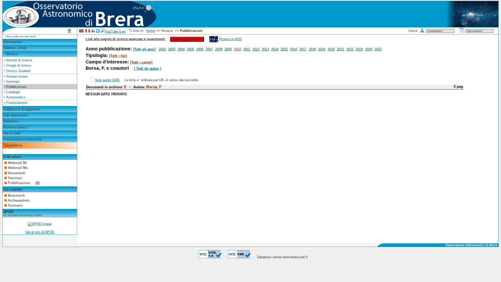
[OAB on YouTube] (113, 31)
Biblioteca (10, 121)
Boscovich (16, 195)
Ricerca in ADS (230, 39)
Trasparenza (12, 145)
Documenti (16, 173)
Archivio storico (15, 127)
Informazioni (12, 42)
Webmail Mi (17, 163)
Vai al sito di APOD (39, 232)
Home (150, 31)
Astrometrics (16, 97)
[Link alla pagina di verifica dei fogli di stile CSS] (240, 257)
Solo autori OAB (108, 80)
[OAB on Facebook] (93, 31)
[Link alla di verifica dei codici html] (210, 257)
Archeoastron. (19, 200)
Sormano (15, 205)
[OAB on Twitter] (98, 31)
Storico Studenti (18, 71)
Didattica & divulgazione (21, 109)
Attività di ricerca (19, 60)
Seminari (13, 82)
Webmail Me (18, 168)
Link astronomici (15, 115)
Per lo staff (11, 133)
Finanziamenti (16, 103)
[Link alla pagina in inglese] (81, 31)
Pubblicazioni (19, 183)
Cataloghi (13, 92)
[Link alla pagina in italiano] (87, 31)
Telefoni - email (14, 48)
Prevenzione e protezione (22, 139)
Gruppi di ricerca (18, 65)
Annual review (16, 76)
